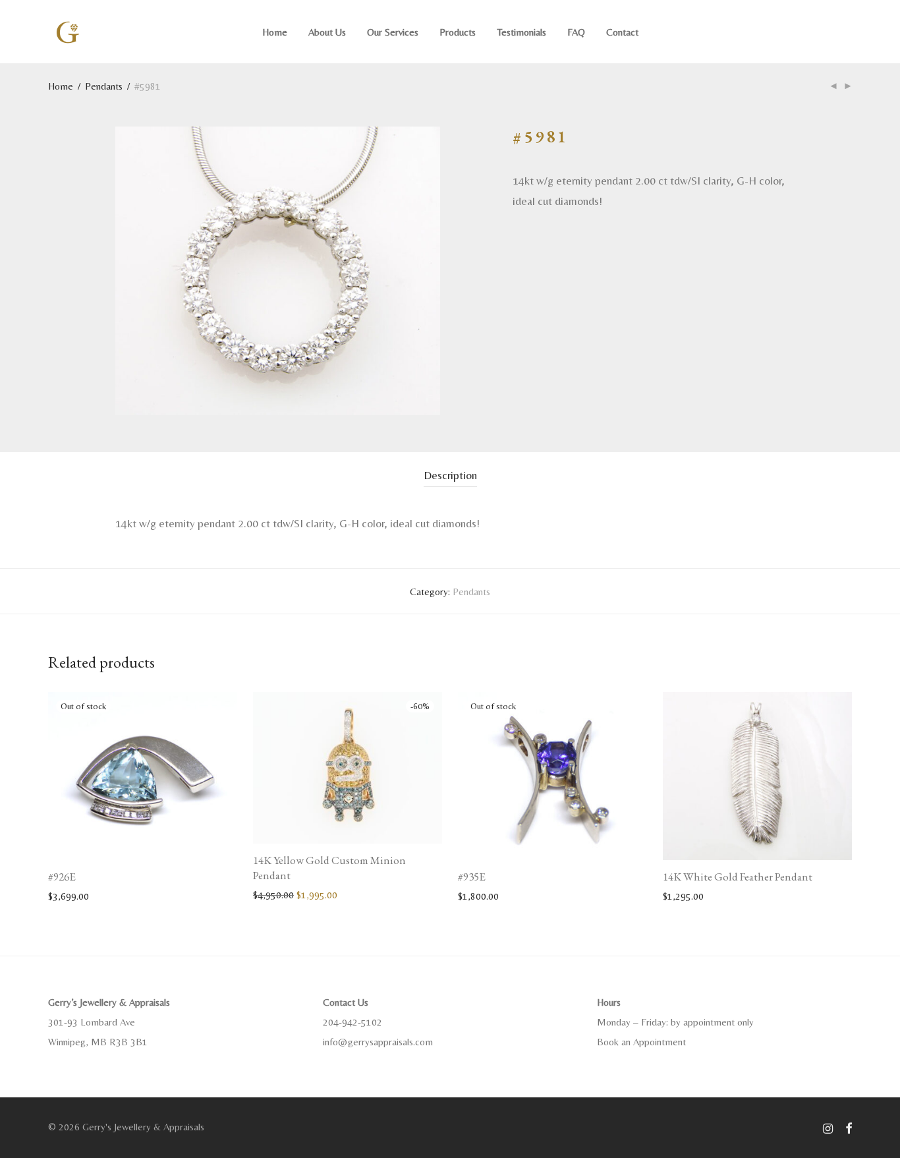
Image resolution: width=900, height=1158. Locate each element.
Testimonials (521, 32)
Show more (65, 895)
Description (450, 475)
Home (274, 32)
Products (457, 32)
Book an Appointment (641, 1041)
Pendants (104, 86)
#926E (62, 876)
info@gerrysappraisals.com (378, 1041)
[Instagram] (828, 1126)
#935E (472, 876)
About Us (327, 32)
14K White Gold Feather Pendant (737, 876)
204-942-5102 (352, 1022)
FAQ (576, 32)
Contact (622, 32)
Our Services (392, 32)
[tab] (450, 475)
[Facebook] (848, 1126)
